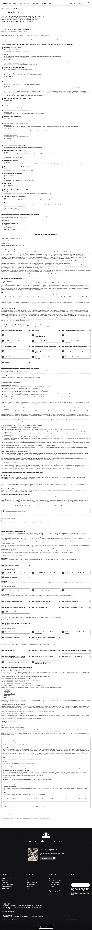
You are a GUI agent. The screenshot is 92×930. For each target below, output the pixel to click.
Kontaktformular (53, 879)
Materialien (5, 880)
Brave (5, 696)
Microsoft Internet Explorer (9, 693)
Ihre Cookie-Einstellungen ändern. (9, 919)
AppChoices (51, 711)
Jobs (27, 888)
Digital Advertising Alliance (71, 706)
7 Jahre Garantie (6, 879)
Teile (28, 3)
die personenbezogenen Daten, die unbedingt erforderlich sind (27, 522)
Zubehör (15, 3)
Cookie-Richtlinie (37, 377)
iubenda (2, 522)
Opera (5, 698)
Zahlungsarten (30, 884)
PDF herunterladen (4, 520)
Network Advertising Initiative (55, 706)
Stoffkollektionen (7, 886)
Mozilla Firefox (7, 690)
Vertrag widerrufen (54, 891)
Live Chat (51, 886)
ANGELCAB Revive (7, 884)
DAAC (80, 706)
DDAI (87, 706)
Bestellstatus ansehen (55, 880)
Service (22, 3)
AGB (27, 880)
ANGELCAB (5, 8)
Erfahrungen (5, 888)
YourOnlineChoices (39, 706)
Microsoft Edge (7, 695)
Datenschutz (29, 886)
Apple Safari (6, 692)
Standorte (73, 3)
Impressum (29, 879)
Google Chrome (7, 689)
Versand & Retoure (31, 882)
